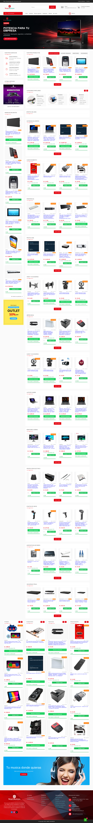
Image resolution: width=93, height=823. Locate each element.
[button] (13, 13)
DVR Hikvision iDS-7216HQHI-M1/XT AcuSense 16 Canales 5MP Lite (34, 601)
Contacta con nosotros (60, 801)
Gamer (60, 100)
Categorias (45, 13)
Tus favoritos (30, 797)
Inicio (26, 13)
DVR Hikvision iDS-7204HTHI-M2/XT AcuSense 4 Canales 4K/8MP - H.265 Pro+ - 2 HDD (81, 601)
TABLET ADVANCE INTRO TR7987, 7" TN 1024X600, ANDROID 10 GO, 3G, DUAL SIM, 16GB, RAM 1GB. (12, 675)
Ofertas (50, 13)
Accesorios (82, 103)
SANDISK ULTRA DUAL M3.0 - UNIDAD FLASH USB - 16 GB (65, 176)
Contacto (31, 13)
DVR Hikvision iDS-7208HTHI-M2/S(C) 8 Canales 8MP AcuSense (49, 601)
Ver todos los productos (16, 296)
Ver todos (61, 103)
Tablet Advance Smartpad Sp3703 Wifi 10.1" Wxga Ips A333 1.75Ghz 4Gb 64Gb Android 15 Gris (12, 708)
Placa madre (40, 103)
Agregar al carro (15, 169)
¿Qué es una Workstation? (13, 106)
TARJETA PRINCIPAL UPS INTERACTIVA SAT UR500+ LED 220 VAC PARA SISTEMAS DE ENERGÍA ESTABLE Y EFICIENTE (49, 486)
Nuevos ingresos (37, 13)
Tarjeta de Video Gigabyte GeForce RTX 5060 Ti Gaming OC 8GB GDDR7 (35, 705)
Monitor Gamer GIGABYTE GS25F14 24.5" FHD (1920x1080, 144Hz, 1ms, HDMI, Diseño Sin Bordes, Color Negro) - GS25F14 (65, 447)
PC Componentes (45, 799)
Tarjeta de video (40, 101)
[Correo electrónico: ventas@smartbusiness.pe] (70, 809)
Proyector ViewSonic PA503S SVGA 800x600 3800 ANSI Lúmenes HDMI (80, 255)
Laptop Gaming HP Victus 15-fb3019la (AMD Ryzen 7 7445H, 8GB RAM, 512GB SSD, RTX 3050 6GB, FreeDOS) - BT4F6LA (81, 410)
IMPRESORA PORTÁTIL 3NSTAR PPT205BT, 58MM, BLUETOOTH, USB (80, 332)
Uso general (61, 102)
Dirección (57, 799)
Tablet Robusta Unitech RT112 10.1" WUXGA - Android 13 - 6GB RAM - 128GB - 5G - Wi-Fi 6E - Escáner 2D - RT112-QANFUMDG (13, 222)
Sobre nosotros (58, 797)
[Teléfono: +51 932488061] (70, 805)
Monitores (43, 803)
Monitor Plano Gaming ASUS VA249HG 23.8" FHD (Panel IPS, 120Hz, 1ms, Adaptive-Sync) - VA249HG (49, 447)
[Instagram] (14, 812)
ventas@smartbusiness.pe (78, 810)
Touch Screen (83, 100)
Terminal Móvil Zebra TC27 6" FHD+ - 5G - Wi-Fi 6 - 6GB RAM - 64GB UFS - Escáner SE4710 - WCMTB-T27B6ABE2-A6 (13, 252)
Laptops (43, 801)
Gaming (81, 98)
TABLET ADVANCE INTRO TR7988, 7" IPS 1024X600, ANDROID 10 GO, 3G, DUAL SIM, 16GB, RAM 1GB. (12, 642)
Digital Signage (83, 102)
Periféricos (43, 805)
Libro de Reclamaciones (77, 813)
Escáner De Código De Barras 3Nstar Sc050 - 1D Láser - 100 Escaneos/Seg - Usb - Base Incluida (34, 524)
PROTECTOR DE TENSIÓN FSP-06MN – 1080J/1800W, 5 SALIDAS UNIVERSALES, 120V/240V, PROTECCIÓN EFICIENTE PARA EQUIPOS (33, 486)
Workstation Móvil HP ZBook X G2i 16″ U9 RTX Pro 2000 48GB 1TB (65, 138)
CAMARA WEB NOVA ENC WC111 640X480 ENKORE (64, 293)
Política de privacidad (60, 803)
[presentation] (5, 32)
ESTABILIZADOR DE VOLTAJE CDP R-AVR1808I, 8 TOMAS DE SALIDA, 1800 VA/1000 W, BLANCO (81, 486)
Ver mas (55, 13)
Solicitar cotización (13, 139)
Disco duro (39, 98)
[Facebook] (12, 812)
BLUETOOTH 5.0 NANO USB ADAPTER (33, 562)
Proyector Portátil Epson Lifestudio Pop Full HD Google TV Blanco (49, 255)
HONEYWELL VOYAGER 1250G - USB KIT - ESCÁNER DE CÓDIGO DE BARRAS (49, 523)
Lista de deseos (81, 1)
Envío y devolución (59, 807)
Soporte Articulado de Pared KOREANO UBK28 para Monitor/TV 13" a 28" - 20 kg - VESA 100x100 (34, 294)
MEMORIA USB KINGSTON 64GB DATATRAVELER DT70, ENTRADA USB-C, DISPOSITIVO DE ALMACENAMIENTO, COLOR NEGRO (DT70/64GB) (81, 178)
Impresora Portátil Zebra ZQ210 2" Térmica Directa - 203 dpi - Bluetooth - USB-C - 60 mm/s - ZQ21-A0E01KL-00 (13, 193)
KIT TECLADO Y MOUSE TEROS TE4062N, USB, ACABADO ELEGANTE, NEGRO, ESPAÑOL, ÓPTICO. (81, 216)
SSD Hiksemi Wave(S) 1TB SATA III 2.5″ (34, 673)
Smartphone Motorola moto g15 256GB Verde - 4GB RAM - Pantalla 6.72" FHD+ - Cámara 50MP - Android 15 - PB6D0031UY (13, 163)
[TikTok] (17, 812)
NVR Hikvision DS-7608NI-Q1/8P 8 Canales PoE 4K (64, 601)
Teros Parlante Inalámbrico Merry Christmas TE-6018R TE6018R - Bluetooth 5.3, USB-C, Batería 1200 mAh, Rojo (80, 372)
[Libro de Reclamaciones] (70, 813)
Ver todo (57, 84)
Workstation (61, 98)
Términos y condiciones (60, 805)
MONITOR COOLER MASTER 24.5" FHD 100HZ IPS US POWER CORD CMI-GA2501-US (34, 446)
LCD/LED (82, 97)
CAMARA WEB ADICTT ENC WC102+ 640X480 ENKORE (80, 293)
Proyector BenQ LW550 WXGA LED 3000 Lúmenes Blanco (33, 255)
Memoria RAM (40, 100)
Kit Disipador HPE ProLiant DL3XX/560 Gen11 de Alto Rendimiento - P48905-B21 (35, 642)
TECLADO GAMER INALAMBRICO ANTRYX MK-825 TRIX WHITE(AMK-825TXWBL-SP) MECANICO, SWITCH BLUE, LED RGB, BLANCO (34, 217)
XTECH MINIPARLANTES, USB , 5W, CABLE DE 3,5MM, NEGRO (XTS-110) (65, 371)
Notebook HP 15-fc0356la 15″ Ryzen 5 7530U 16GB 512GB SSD (81, 138)
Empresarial (61, 97)
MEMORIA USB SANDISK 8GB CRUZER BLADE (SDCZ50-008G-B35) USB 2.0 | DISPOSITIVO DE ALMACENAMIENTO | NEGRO (33, 178)
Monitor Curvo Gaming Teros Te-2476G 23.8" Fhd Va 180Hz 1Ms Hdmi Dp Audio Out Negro (81, 447)
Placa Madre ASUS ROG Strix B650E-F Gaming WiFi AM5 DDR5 (34, 737)
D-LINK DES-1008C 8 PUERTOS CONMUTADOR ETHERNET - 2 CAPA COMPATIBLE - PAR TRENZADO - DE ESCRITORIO (65, 563)
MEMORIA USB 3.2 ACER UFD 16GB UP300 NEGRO (49, 176)
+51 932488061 (75, 806)
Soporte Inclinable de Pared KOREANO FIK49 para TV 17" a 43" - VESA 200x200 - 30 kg (49, 294)
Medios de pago (30, 799)
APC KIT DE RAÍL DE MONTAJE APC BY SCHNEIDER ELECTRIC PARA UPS (65, 485)
